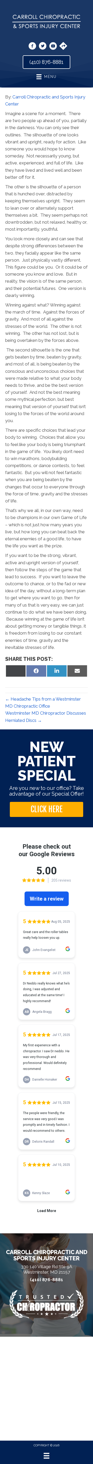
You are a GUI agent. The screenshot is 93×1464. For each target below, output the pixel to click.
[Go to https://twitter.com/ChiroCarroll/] (43, 46)
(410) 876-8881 (46, 1279)
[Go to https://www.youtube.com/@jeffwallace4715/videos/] (53, 46)
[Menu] (46, 1455)
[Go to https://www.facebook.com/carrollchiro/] (32, 46)
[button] (46, 809)
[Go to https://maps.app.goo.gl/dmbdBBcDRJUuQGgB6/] (63, 46)
